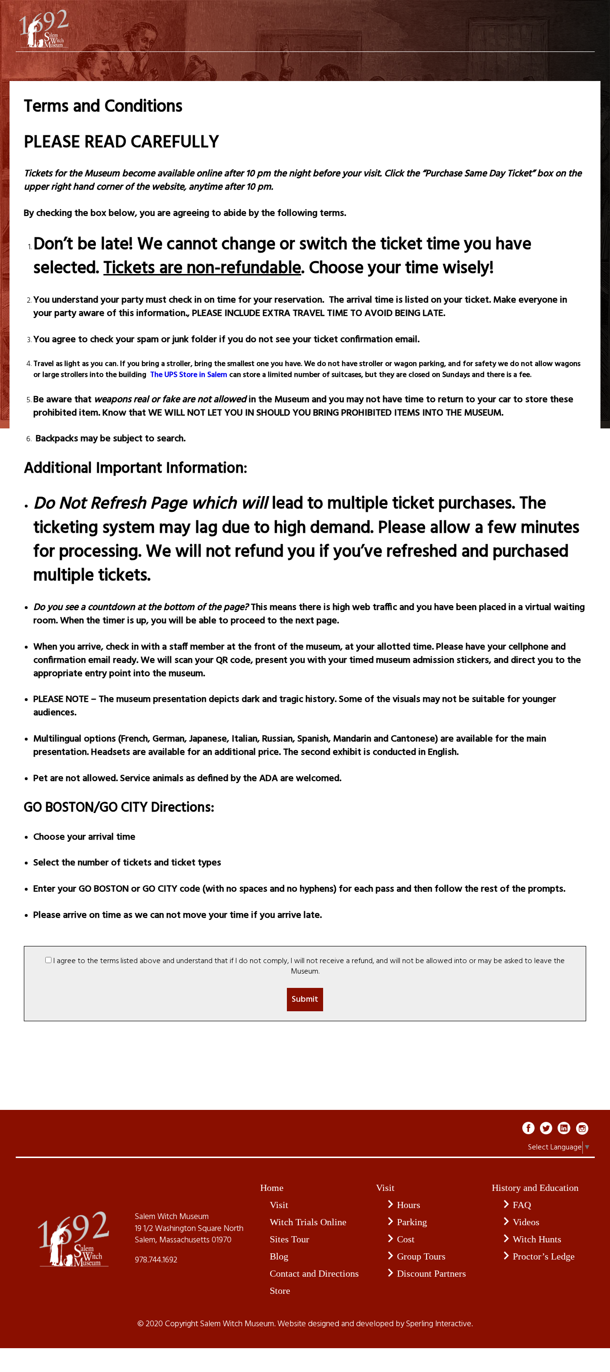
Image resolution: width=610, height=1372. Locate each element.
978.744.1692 (156, 1260)
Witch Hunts (537, 1239)
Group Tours (421, 1256)
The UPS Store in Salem (187, 375)
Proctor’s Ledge (544, 1256)
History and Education (535, 1187)
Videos (526, 1222)
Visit (279, 1204)
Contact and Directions (314, 1273)
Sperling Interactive (438, 1324)
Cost (406, 1239)
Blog (279, 1256)
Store (280, 1290)
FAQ (522, 1204)
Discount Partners (431, 1273)
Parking (412, 1222)
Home (272, 1187)
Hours (408, 1204)
